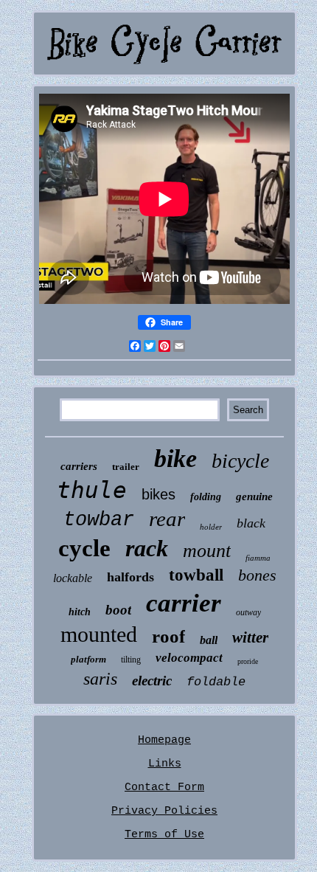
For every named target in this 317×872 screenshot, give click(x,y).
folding (205, 496)
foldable (216, 682)
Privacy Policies (164, 811)
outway (248, 612)
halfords (130, 577)
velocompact (189, 658)
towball (196, 575)
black (251, 523)
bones (257, 575)
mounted (98, 634)
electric (152, 680)
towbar (98, 520)
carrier (183, 603)
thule (92, 490)
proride (247, 661)
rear (167, 518)
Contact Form (164, 787)
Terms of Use (164, 834)
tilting (131, 659)
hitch (80, 611)
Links (164, 764)
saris (100, 678)
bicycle (240, 460)
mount (207, 550)
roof (168, 636)
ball (208, 640)
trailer (125, 466)
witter (250, 637)
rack (146, 548)
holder (211, 526)
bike (175, 458)
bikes (158, 494)
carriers (78, 466)
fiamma (258, 557)
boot (118, 609)
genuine (254, 496)
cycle (84, 548)
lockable (72, 578)
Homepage (164, 740)
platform (88, 659)
